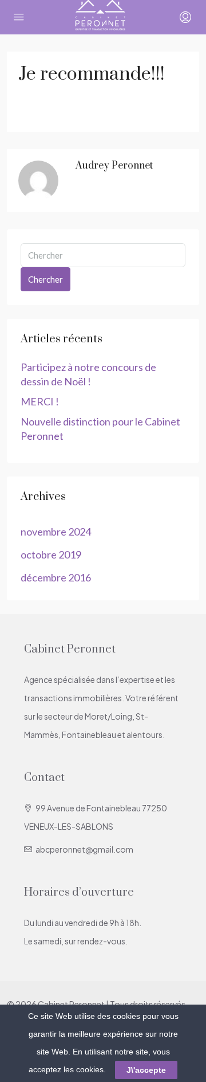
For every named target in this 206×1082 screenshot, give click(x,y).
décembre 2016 (56, 577)
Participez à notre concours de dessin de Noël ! (88, 374)
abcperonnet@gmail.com (84, 849)
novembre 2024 (56, 531)
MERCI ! (40, 401)
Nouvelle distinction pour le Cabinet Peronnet (100, 428)
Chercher (45, 279)
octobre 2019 (51, 554)
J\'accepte (146, 1070)
